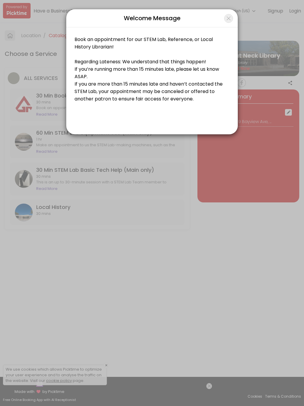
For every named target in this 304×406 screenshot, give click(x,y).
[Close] (228, 18)
